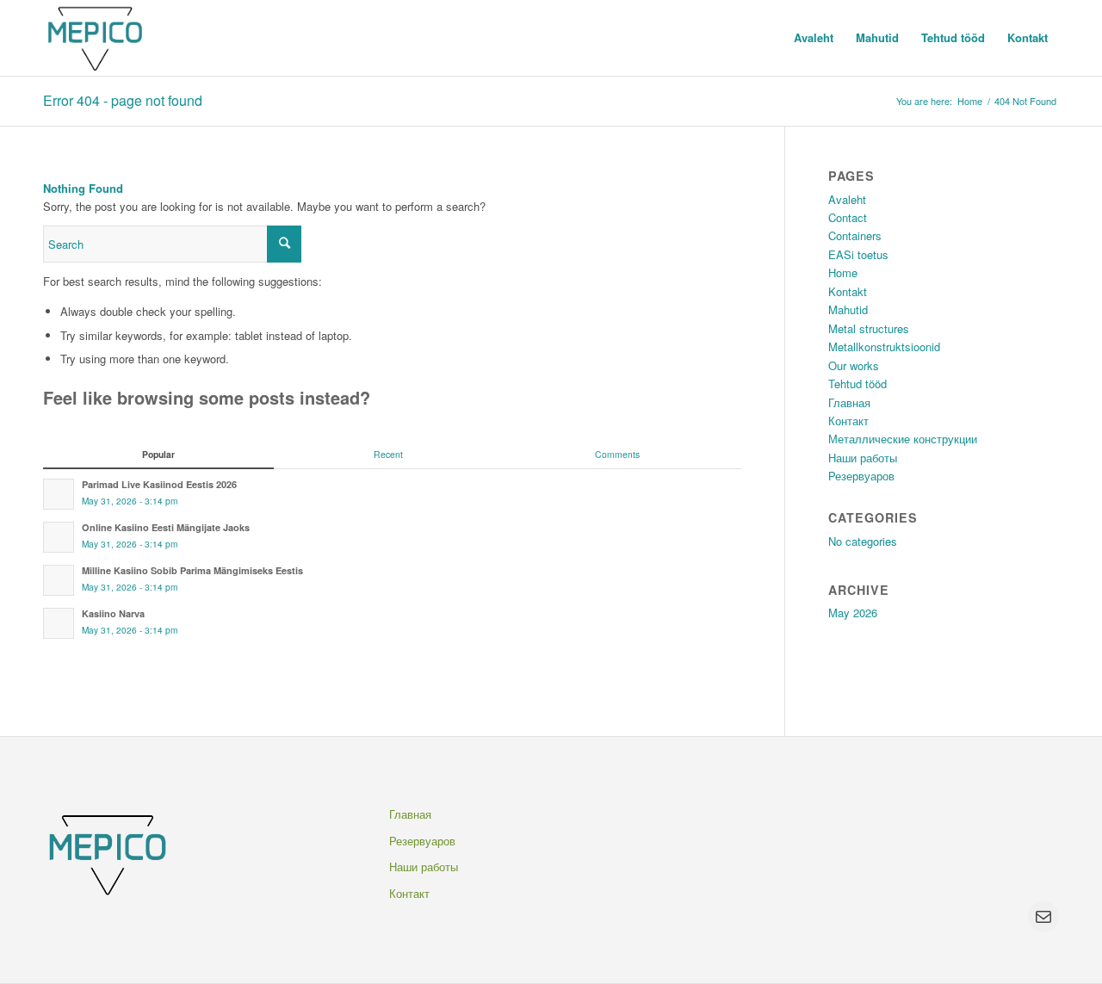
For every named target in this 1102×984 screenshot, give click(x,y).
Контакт (848, 420)
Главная (849, 402)
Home (969, 101)
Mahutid (848, 309)
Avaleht (847, 199)
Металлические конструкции (902, 438)
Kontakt (847, 291)
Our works (853, 365)
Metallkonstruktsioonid (884, 346)
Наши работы (862, 457)
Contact (847, 217)
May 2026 (852, 612)
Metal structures (868, 328)
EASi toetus (858, 254)
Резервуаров (861, 475)
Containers (855, 235)
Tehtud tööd (857, 383)
